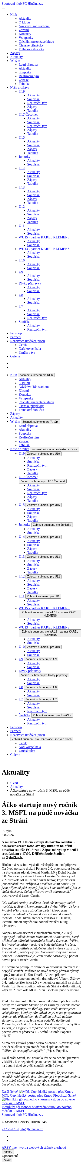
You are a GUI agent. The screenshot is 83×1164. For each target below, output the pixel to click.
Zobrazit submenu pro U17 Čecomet (42, 481)
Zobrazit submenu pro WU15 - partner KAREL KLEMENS (50, 614)
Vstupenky (26, 37)
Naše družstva (19, 87)
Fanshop (16, 333)
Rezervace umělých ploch (27, 341)
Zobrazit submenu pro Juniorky (52, 524)
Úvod (14, 783)
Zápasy (15, 53)
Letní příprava (28, 64)
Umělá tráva (27, 352)
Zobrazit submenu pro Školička (52, 715)
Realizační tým (29, 76)
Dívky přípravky (30, 283)
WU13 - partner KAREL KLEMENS (44, 249)
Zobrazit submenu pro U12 (43, 576)
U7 (21, 306)
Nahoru (7, 1151)
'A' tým (15, 60)
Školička (24, 322)
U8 (21, 295)
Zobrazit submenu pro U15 (43, 505)
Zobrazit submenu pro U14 (43, 536)
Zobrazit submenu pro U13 (43, 556)
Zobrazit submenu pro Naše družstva (54, 449)
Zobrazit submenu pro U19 (43, 453)
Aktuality (25, 18)
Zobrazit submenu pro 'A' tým (41, 421)
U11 (21, 226)
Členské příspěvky (31, 45)
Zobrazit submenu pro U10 (43, 647)
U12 (22, 206)
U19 (22, 91)
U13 (22, 187)
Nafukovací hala (30, 348)
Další (27, 1093)
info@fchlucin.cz (31, 1129)
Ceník (23, 345)
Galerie (15, 356)
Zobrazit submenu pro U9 (41, 659)
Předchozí (39, 1103)
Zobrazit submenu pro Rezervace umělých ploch (42, 739)
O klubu (24, 22)
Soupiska (25, 72)
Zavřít (7, 1160)
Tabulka (24, 84)
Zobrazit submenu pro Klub (36, 375)
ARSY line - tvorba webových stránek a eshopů (34, 1147)
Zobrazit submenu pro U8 (41, 687)
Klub (13, 14)
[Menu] (3, 8)
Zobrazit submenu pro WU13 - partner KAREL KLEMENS (50, 633)
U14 (22, 168)
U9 (21, 272)
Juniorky (24, 156)
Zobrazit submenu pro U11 (43, 596)
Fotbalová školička (31, 49)
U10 (22, 260)
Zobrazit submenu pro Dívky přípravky (44, 675)
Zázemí (24, 30)
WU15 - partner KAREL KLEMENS (44, 237)
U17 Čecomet (28, 114)
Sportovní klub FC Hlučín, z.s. (22, 3)
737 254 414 (10, 1129)
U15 (22, 137)
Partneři (15, 337)
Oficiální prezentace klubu (36, 41)
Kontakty (25, 34)
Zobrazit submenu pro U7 (41, 699)
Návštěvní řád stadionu (34, 26)
